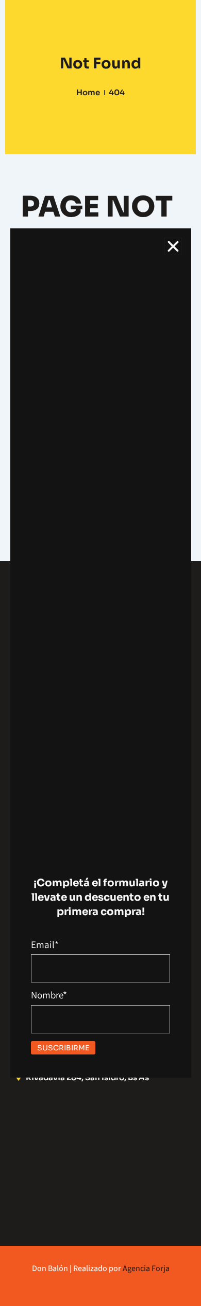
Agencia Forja (146, 1268)
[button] (173, 246)
